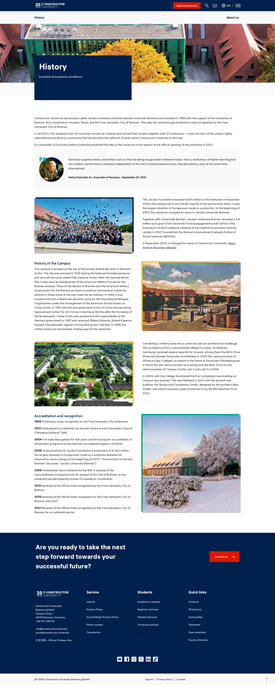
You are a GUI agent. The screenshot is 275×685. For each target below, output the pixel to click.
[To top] (267, 680)
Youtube (119, 659)
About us (232, 17)
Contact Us (214, 5)
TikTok (155, 659)
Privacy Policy (95, 609)
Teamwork (194, 624)
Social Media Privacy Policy (103, 617)
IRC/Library (195, 609)
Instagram (134, 659)
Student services (147, 617)
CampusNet (195, 617)
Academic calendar (149, 601)
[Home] (52, 5)
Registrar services (148, 609)
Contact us (221, 556)
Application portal (186, 5)
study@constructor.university (52, 632)
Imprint (91, 601)
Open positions (197, 632)
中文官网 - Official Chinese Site (54, 640)
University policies (148, 624)
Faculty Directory (198, 639)
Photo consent (95, 624)
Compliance (94, 632)
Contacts (193, 601)
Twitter (141, 659)
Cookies (181, 679)
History (39, 17)
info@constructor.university (51, 628)
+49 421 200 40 (45, 621)
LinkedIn (148, 659)
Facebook (127, 659)
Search (206, 5)
